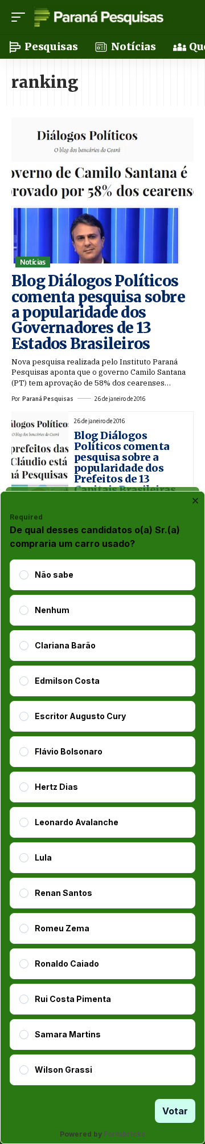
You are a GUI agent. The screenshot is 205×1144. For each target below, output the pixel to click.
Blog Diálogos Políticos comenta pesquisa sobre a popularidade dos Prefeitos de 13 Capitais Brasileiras (124, 462)
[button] (21, 17)
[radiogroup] (102, 822)
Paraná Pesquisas (47, 398)
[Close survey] (195, 501)
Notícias (32, 262)
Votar (175, 1111)
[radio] (23, 574)
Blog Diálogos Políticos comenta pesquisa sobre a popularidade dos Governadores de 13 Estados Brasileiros (98, 311)
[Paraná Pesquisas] (98, 17)
